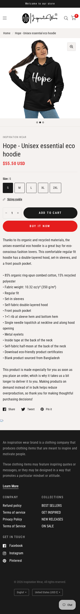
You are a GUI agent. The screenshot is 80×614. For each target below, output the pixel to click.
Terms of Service (14, 526)
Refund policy (12, 506)
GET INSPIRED (51, 512)
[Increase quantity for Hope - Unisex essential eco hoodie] (18, 213)
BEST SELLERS (52, 506)
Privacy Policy (12, 519)
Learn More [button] (11, 486)
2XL (55, 187)
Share (11, 409)
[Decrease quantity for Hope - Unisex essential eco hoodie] (6, 213)
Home (6, 33)
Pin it (49, 409)
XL (43, 187)
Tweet (31, 409)
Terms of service (14, 512)
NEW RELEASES (52, 519)
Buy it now (40, 226)
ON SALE (48, 526)
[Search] (66, 18)
